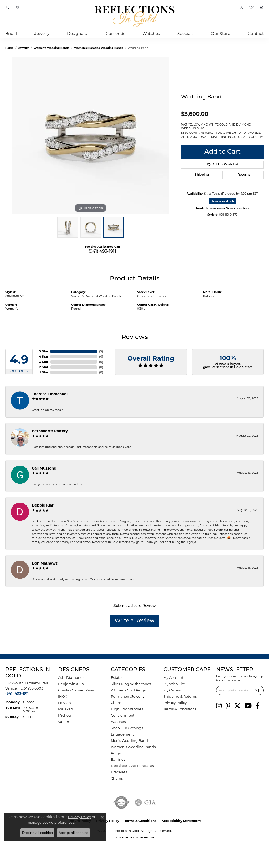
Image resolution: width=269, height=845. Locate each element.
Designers (77, 33)
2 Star (43, 367)
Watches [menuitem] (118, 721)
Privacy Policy (175, 703)
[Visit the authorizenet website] (121, 802)
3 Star (43, 362)
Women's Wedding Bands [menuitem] (133, 747)
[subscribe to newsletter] (256, 690)
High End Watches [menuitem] (127, 709)
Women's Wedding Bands (51, 48)
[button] (7, 8)
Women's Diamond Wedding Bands (98, 48)
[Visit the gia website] (145, 802)
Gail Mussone (44, 468)
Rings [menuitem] (116, 753)
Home (9, 48)
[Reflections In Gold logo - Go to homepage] (134, 16)
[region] (90, 135)
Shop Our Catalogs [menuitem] (127, 728)
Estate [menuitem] (116, 677)
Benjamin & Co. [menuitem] (71, 684)
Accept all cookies (73, 833)
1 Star (44, 372)
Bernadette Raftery (50, 431)
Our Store (220, 33)
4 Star (43, 356)
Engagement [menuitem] (122, 734)
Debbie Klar (43, 505)
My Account (173, 677)
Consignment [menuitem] (122, 715)
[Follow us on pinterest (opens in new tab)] (228, 706)
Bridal (11, 33)
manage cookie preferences (51, 822)
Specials (185, 33)
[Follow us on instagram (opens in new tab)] (219, 706)
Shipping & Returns (180, 696)
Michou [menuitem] (64, 715)
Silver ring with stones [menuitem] (131, 684)
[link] (17, 8)
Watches (151, 33)
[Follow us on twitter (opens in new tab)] (237, 706)
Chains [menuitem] (117, 778)
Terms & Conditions (179, 709)
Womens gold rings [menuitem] (128, 690)
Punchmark (145, 837)
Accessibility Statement (181, 821)
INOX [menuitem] (62, 696)
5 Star (43, 351)
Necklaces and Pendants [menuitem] (132, 766)
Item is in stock (222, 201)
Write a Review (134, 621)
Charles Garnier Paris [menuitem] (76, 690)
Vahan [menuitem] (63, 721)
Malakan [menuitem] (65, 709)
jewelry (23, 48)
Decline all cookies (37, 833)
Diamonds (114, 33)
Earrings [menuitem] (118, 759)
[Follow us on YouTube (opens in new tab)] (248, 706)
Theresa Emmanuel (50, 394)
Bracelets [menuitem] (119, 772)
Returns (243, 174)
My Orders (172, 690)
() (101, 351)
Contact (256, 33)
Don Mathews (45, 563)
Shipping (202, 174)
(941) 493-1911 (102, 251)
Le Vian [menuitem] (64, 703)
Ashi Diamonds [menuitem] (71, 677)
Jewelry (41, 33)
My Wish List (174, 684)
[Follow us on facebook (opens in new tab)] (258, 706)
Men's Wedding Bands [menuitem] (130, 740)
